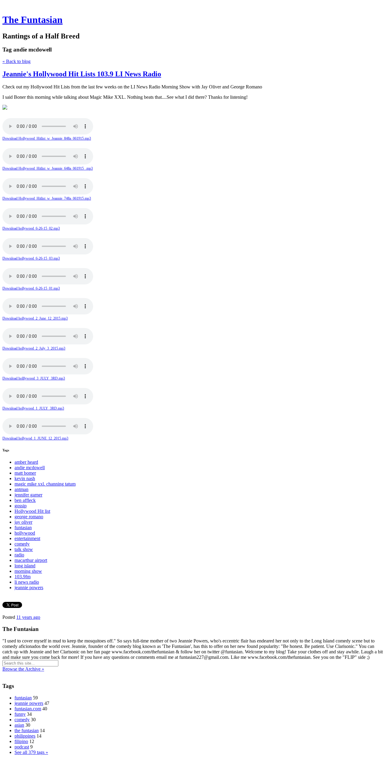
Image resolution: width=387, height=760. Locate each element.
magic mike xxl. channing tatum (45, 483)
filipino (21, 741)
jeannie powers (29, 587)
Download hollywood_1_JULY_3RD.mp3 (33, 408)
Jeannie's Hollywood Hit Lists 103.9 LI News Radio (81, 74)
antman (21, 489)
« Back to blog (16, 61)
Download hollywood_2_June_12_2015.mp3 (35, 318)
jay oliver (23, 522)
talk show (24, 549)
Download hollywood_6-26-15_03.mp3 (31, 258)
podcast (22, 746)
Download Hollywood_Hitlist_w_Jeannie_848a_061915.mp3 (46, 138)
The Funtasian (32, 19)
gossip (21, 505)
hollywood (25, 533)
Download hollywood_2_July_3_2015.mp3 (33, 348)
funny (20, 714)
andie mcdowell (30, 467)
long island (25, 565)
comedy (22, 543)
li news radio (27, 582)
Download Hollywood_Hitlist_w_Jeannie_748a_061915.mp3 (46, 198)
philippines (25, 735)
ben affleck (25, 500)
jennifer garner (28, 494)
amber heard (26, 462)
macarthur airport (31, 560)
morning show (28, 571)
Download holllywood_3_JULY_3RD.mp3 (33, 378)
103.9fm (23, 576)
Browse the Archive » (23, 669)
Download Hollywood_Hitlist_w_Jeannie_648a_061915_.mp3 (47, 168)
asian (19, 725)
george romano (29, 516)
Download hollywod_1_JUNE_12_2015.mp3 (35, 438)
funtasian (23, 527)
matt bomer (25, 473)
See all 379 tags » (31, 752)
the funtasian (27, 730)
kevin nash (25, 478)
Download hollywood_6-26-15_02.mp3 (31, 228)
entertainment (27, 538)
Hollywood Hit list (32, 511)
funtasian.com (28, 708)
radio (19, 554)
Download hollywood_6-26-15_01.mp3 (31, 288)
